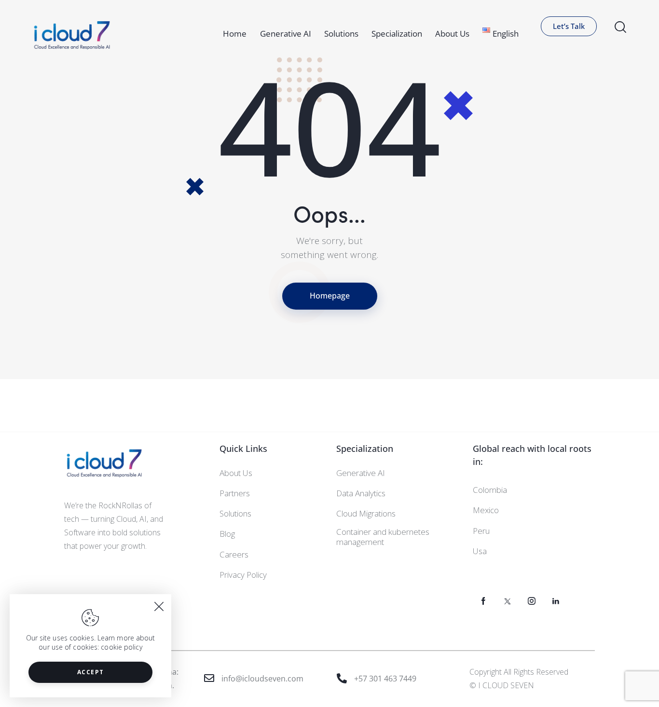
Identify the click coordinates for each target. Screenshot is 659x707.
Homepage (330, 295)
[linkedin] (556, 601)
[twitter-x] (508, 601)
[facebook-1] (483, 601)
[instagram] (532, 601)
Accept (90, 672)
